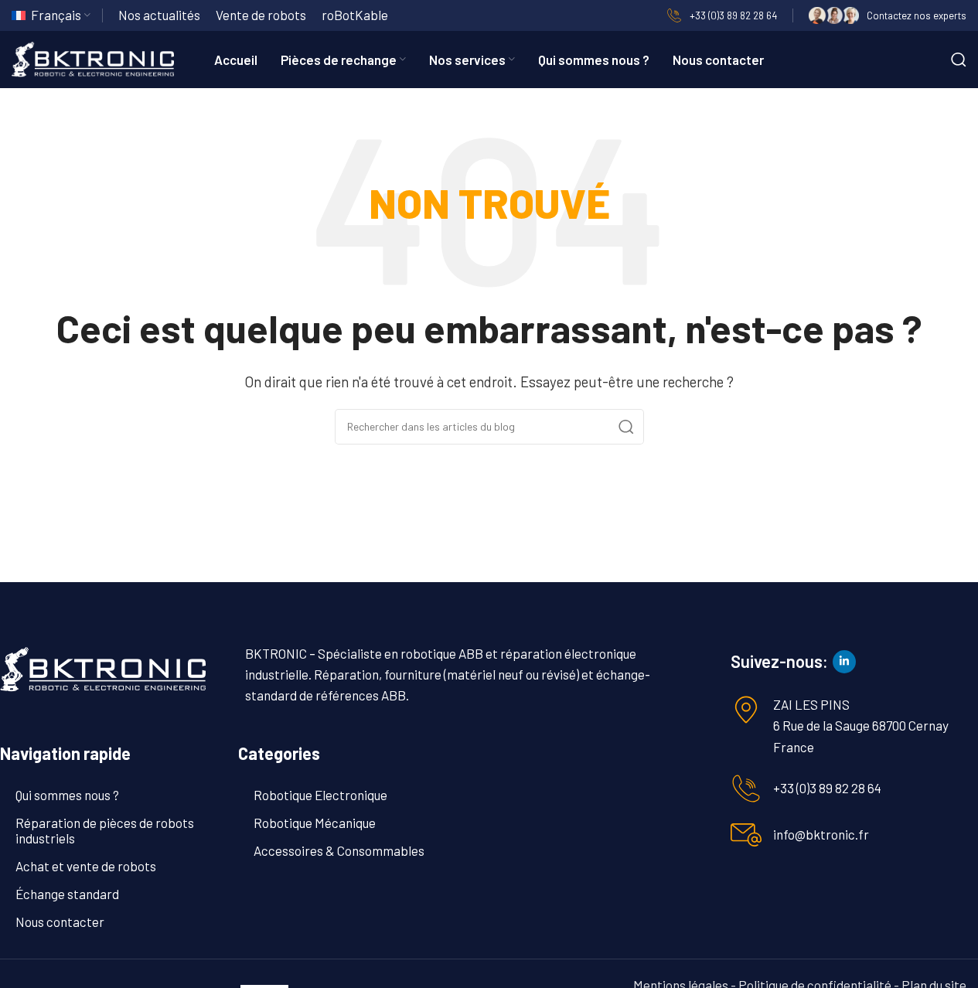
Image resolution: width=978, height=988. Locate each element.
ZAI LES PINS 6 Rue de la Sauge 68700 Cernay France (861, 725)
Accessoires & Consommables (339, 850)
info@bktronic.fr (821, 834)
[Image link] (103, 667)
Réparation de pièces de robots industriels (104, 830)
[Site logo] (93, 57)
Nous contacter (59, 921)
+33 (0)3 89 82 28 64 (827, 788)
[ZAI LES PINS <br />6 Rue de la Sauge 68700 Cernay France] (746, 709)
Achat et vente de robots (85, 866)
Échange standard (67, 893)
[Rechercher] (958, 59)
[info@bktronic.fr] (746, 834)
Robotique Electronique (320, 794)
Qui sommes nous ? (67, 794)
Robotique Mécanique (315, 822)
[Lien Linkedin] (844, 661)
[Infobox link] (721, 15)
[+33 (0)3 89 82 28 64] (746, 788)
